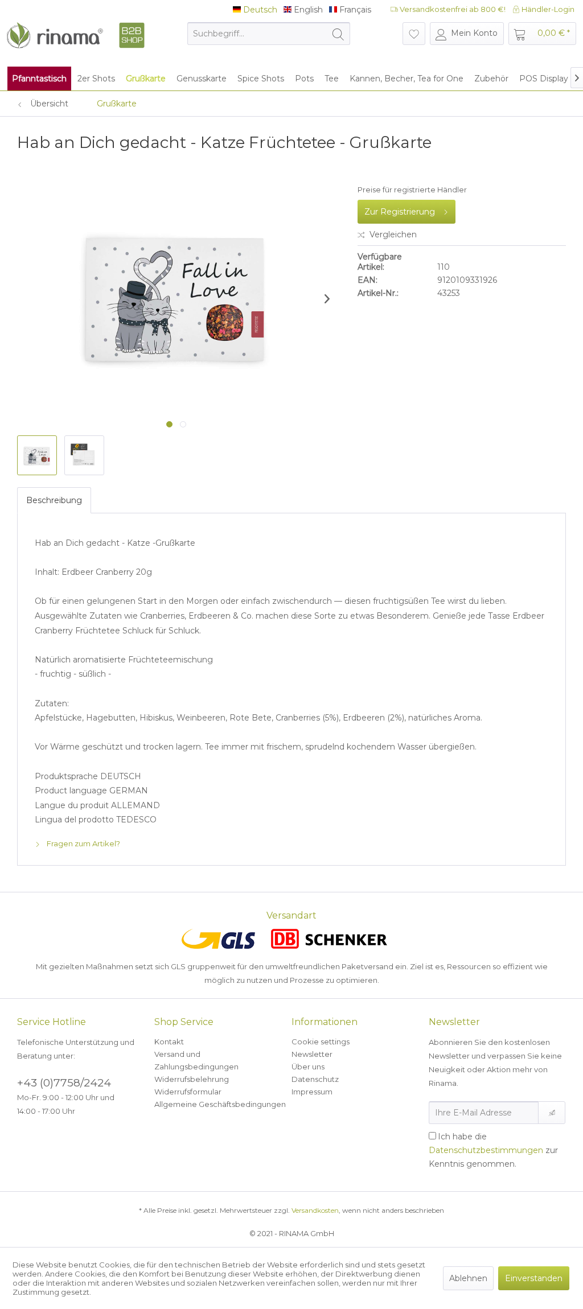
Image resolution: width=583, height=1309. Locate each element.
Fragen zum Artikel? (82, 843)
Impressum (312, 1091)
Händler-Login (547, 9)
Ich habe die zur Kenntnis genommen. (493, 1150)
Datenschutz (315, 1079)
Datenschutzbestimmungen (486, 1150)
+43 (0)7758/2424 (64, 1082)
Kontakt (169, 1041)
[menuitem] (269, 33)
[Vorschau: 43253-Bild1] (37, 455)
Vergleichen (392, 234)
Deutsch (259, 10)
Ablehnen (468, 1278)
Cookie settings (321, 1041)
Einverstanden (534, 1278)
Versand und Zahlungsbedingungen (196, 1060)
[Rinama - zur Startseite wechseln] (75, 38)
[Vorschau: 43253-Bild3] (84, 455)
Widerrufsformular (187, 1091)
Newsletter (312, 1054)
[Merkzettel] (414, 33)
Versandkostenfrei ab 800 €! (452, 9)
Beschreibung (54, 500)
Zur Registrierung (399, 212)
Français (354, 10)
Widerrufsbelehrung (191, 1079)
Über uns (308, 1066)
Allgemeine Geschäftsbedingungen (220, 1104)
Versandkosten (315, 1210)
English (307, 10)
